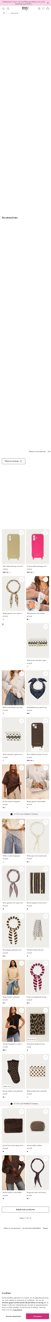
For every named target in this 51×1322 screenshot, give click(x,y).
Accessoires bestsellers (31, 1228)
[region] (25, 814)
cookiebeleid (17, 1310)
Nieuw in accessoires (37, 451)
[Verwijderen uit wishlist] (21, 532)
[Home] (4, 13)
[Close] (48, 3)
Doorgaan (37, 1316)
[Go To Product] (13, 546)
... (2, 13)
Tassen (45, 1228)
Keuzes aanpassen (13, 1316)
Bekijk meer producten (25, 1209)
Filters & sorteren (12, 461)
